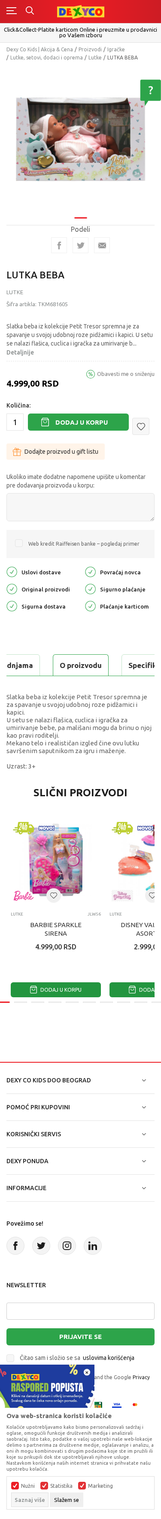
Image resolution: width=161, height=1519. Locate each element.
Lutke (95, 57)
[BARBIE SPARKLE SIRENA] (55, 860)
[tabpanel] (80, 139)
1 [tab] (80, 218)
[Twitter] (41, 1245)
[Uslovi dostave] (11, 571)
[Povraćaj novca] (90, 571)
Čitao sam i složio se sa (77, 1358)
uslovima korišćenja (108, 1357)
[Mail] (101, 245)
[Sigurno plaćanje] (90, 588)
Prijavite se (80, 1336)
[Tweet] (80, 245)
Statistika (61, 1486)
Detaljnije (20, 352)
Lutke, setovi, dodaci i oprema (46, 57)
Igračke (116, 49)
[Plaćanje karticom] (90, 605)
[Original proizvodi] (11, 588)
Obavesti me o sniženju (126, 374)
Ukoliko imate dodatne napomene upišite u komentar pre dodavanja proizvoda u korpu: (76, 481)
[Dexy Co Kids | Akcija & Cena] (80, 11)
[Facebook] (59, 245)
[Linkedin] (92, 1245)
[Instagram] (67, 1245)
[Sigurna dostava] (11, 605)
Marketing (100, 1486)
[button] (140, 426)
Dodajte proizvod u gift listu (61, 451)
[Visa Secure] (117, 1406)
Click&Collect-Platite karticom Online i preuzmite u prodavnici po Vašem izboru (80, 32)
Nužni (28, 1486)
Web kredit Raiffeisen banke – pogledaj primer (84, 544)
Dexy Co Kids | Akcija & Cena (39, 49)
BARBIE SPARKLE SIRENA (56, 929)
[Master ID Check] (137, 1406)
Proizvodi (90, 49)
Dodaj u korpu (81, 422)
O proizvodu (81, 665)
